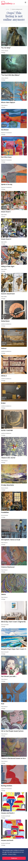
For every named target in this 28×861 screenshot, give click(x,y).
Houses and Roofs (7, 840)
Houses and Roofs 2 (7, 813)
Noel (2, 704)
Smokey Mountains (7, 485)
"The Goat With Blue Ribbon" (10, 75)
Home (7, 9)
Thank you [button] (14, 858)
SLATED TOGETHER (7, 430)
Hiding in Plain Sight (7, 266)
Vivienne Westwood (7, 567)
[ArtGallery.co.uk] (11, 3)
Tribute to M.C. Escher (8, 458)
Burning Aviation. (6, 786)
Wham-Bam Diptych (8, 102)
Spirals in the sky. (6, 184)
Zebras (3, 594)
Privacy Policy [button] (12, 854)
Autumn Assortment (8, 294)
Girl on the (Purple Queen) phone (12, 731)
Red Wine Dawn (6, 157)
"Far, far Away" (6, 48)
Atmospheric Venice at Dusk (10, 540)
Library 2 (4, 376)
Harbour (3, 348)
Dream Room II (6, 239)
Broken (3, 403)
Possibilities (5, 512)
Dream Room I (6, 212)
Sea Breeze (5, 130)
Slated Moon (5, 321)
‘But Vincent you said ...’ (9, 676)
